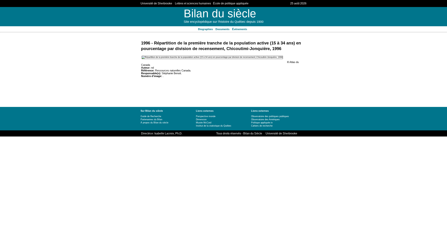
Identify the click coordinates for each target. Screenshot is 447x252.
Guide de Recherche (151, 116)
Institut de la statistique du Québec (213, 125)
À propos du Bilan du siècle (154, 122)
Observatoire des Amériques (265, 119)
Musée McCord (203, 122)
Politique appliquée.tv (262, 122)
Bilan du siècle (220, 13)
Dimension (201, 119)
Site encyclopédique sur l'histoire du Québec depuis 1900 (223, 21)
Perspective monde (205, 116)
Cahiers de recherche (262, 125)
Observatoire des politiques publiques (270, 116)
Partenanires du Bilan (151, 119)
